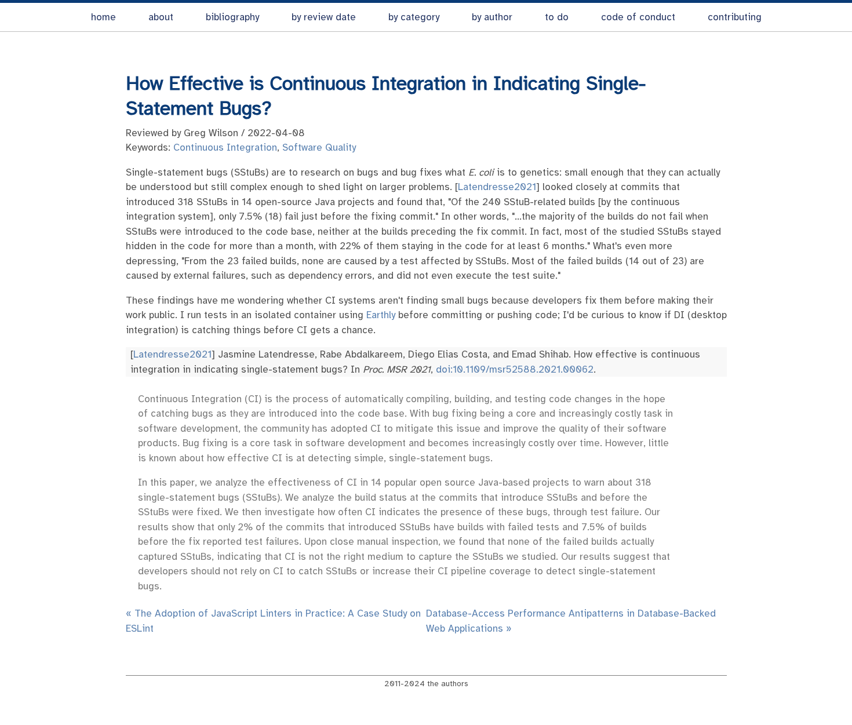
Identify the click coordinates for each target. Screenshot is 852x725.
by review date (324, 17)
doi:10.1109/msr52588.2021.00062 (515, 369)
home (103, 17)
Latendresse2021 (497, 187)
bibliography (232, 17)
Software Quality (319, 147)
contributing (735, 17)
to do (557, 17)
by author (492, 17)
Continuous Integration (225, 147)
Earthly (380, 315)
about (160, 17)
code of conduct (638, 17)
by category (413, 17)
